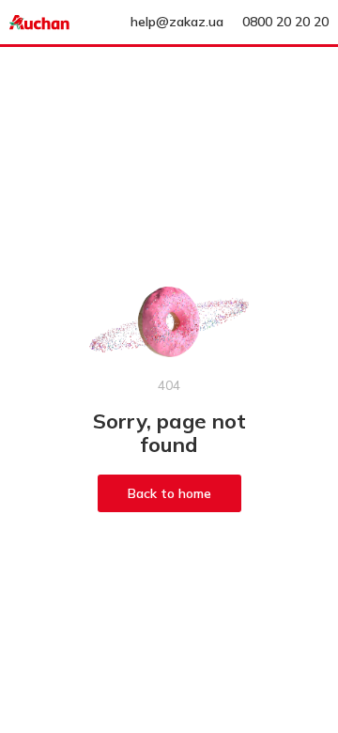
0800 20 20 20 (285, 21)
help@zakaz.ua (177, 21)
